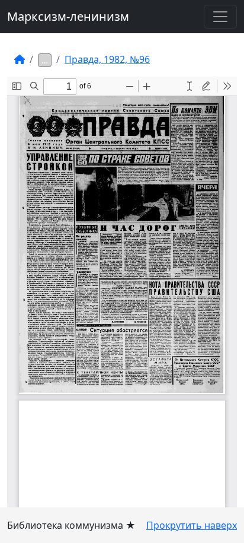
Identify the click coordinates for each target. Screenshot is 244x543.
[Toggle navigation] (220, 16)
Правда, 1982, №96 (107, 59)
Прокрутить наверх (191, 525)
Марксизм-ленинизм (68, 16)
